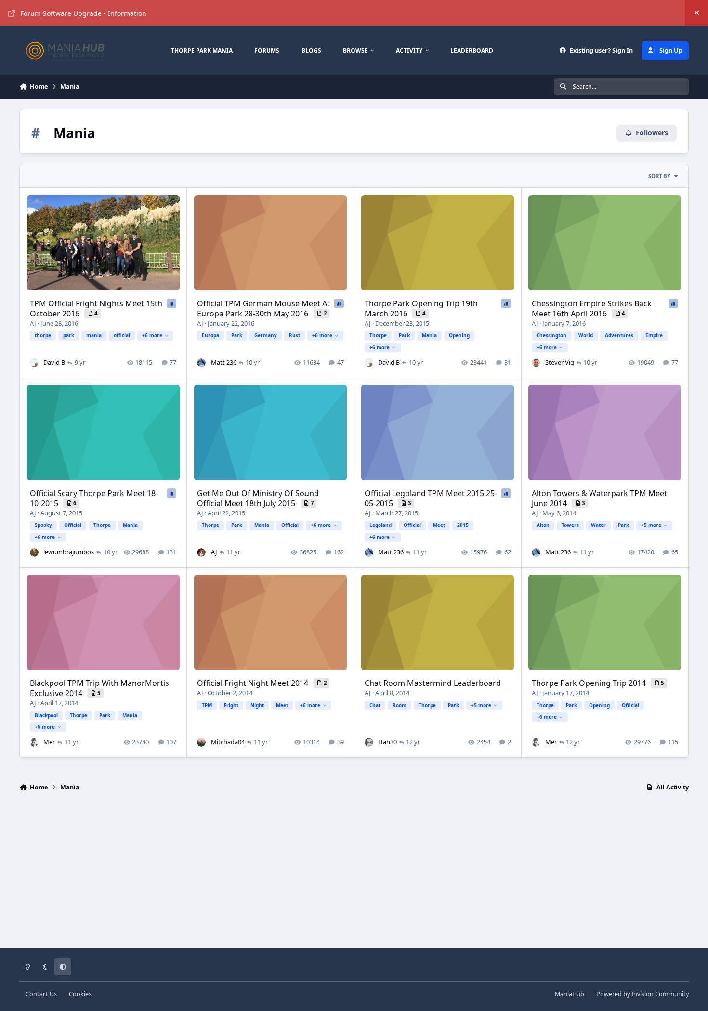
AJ (34, 323)
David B (54, 362)
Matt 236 (223, 362)
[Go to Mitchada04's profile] (201, 742)
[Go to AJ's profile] (201, 552)
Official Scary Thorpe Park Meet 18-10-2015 (94, 498)
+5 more (651, 525)
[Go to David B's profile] (34, 362)
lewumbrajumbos (68, 552)
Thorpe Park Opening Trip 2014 (590, 683)
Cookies (80, 994)
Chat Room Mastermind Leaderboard (433, 683)
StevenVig (559, 362)
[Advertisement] (354, 874)
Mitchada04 (228, 741)
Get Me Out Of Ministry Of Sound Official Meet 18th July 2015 (258, 498)
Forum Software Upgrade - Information (83, 13)
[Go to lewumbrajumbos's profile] (34, 552)
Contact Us (41, 994)
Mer (49, 741)
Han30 (387, 741)
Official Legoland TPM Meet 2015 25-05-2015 (431, 498)
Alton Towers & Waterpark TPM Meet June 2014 (599, 498)
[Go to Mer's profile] (34, 742)
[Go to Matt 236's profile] (201, 362)
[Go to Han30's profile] (369, 742)
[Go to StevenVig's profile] (536, 362)
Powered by (642, 994)
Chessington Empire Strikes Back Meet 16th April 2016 (592, 308)
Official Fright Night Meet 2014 (253, 683)
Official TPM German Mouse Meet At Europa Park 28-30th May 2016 (263, 308)
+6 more (152, 335)
